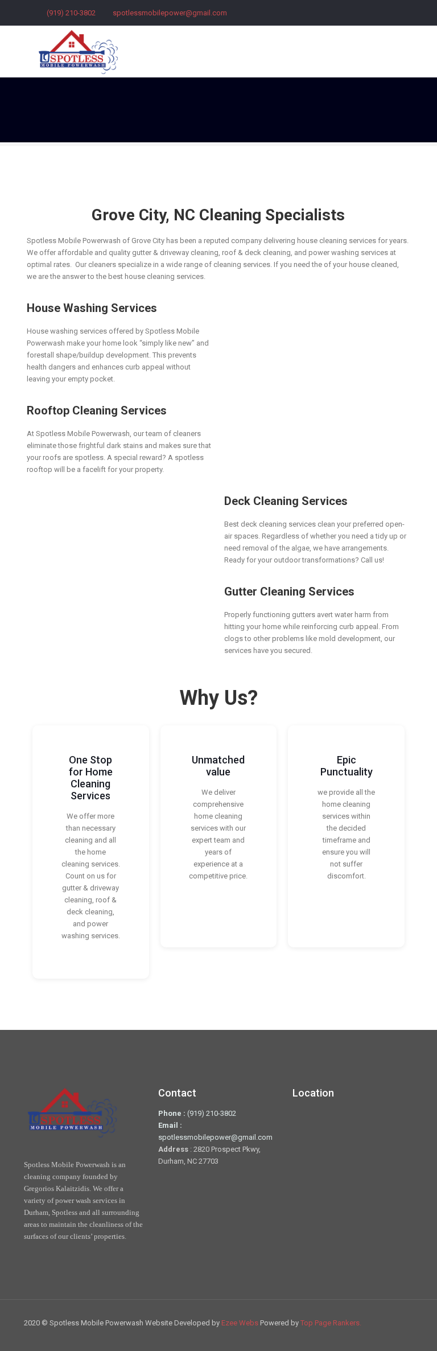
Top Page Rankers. (330, 1323)
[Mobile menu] (395, 51)
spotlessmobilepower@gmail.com (170, 13)
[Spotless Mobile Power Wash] (78, 51)
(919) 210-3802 (71, 13)
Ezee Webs (240, 1323)
